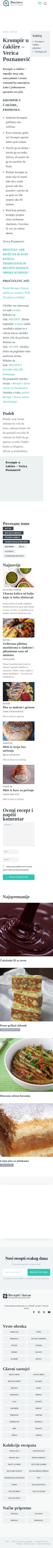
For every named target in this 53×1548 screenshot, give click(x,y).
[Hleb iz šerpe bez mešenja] (18, 731)
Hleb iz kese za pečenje (18, 790)
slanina (9, 551)
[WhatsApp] (8, 483)
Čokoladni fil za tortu (13, 960)
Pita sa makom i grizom (18, 707)
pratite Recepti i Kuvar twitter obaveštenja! (16, 397)
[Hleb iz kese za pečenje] (18, 774)
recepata (18, 323)
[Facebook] (8, 477)
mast (21, 547)
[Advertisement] (26, 1212)
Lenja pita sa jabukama (14, 1160)
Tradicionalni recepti (16, 542)
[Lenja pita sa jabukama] (26, 1130)
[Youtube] (49, 1312)
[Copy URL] (8, 490)
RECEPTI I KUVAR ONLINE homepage (13, 369)
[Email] (21, 483)
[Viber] (15, 483)
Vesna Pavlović (11, 795)
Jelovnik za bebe (12, 590)
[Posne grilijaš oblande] (26, 994)
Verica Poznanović (13, 712)
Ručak (13, 32)
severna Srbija (12, 537)
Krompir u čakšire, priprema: (38, 44)
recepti (16, 310)
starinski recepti (14, 556)
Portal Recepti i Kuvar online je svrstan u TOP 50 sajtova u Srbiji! (16, 293)
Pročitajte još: (41, 51)
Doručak (7, 743)
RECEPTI (14, 319)
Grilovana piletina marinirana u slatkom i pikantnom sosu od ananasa (18, 649)
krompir (9, 547)
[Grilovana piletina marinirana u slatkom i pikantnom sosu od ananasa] (18, 628)
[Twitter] (15, 477)
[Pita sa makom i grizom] (18, 691)
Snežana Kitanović (10, 1030)
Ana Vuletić (6, 1165)
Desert (6, 704)
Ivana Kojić (9, 659)
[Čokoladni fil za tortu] (26, 929)
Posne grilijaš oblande (13, 1025)
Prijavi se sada (39, 1272)
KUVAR (13, 346)
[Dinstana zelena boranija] (26, 1065)
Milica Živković (11, 755)
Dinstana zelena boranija (15, 1095)
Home (5, 32)
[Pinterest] (21, 477)
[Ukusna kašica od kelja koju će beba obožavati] (18, 577)
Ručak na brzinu (13, 533)
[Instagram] (39, 1312)
